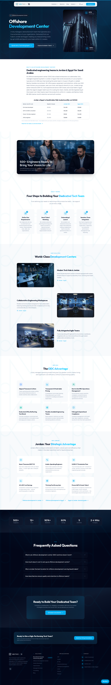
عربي (82, 4)
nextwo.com (87, 664)
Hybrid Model (36, 665)
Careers (73, 4)
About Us (62, 4)
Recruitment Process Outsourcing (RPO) (42, 657)
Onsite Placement (37, 663)
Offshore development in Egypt (55, 500)
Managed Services (37, 668)
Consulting (36, 670)
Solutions (54, 4)
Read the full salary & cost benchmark (31, 123)
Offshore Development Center (40, 661)
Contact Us (91, 4)
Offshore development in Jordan (32, 500)
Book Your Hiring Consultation (84, 638)
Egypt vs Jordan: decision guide (77, 500)
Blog (68, 4)
